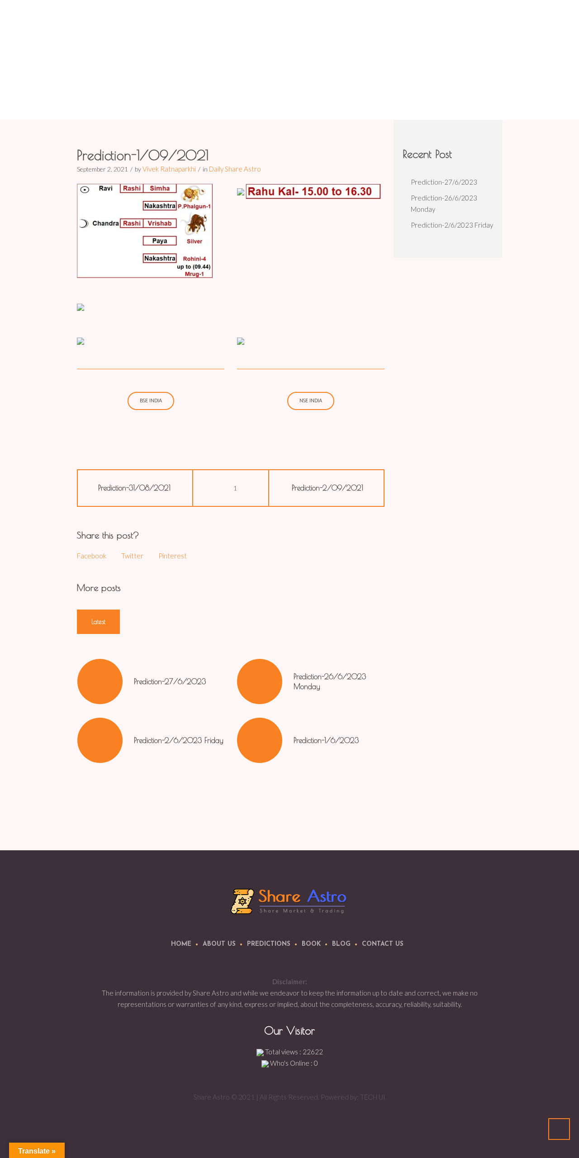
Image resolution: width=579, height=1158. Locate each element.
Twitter (132, 556)
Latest (98, 621)
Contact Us (382, 944)
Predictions (268, 944)
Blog (341, 944)
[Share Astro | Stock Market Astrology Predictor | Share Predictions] (289, 900)
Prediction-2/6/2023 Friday (178, 740)
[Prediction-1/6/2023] (259, 740)
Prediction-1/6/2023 (326, 740)
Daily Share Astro (405, 97)
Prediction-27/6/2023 (170, 681)
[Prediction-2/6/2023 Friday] (100, 740)
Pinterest (172, 556)
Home (365, 97)
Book (311, 944)
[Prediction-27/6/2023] (100, 681)
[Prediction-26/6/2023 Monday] (259, 681)
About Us (219, 944)
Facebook (91, 556)
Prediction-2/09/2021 (327, 488)
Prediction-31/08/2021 (134, 488)
